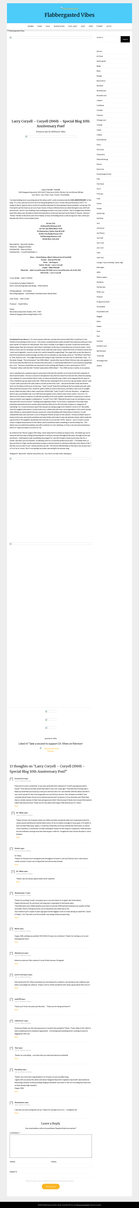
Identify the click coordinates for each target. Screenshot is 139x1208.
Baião (99, 66)
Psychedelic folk (102, 312)
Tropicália (100, 356)
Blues (99, 71)
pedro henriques (21, 974)
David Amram (101, 140)
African (99, 51)
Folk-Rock (100, 184)
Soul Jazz (72, 26)
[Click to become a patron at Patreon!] (51, 751)
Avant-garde (101, 61)
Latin (108, 26)
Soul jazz (100, 341)
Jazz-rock (100, 248)
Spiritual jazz (101, 351)
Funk (39, 26)
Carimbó (100, 110)
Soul (48, 26)
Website (13, 1172)
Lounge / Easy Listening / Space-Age (110, 262)
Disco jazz (100, 149)
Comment (15, 1133)
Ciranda (99, 125)
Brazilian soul (101, 95)
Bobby (17, 848)
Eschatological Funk (104, 174)
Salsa (98, 321)
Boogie (99, 76)
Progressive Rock (103, 302)
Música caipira (102, 277)
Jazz (83, 26)
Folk (98, 179)
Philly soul (100, 292)
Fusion (99, 203)
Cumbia (99, 135)
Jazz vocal (100, 243)
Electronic (100, 169)
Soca (98, 331)
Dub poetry (101, 154)
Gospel (99, 208)
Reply (16, 806)
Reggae (99, 316)
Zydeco (99, 366)
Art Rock (100, 56)
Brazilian (100, 86)
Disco (99, 145)
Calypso (100, 100)
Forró (100, 26)
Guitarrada (101, 213)
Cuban (99, 130)
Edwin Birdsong (102, 159)
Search (100, 37)
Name (12, 1162)
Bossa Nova (59, 26)
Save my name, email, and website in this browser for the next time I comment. (51, 1181)
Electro (99, 164)
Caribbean (100, 105)
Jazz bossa (100, 228)
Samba (31, 26)
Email (54, 1162)
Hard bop (100, 218)
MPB (91, 26)
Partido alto (101, 287)
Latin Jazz (100, 257)
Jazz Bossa (100, 233)
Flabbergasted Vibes (70, 15)
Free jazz (100, 194)
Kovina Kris (19, 778)
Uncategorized (102, 361)
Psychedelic (101, 307)
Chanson (100, 115)
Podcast (100, 297)
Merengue (100, 267)
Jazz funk (100, 238)
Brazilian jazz (101, 91)
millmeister (19, 1021)
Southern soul (102, 346)
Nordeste (100, 282)
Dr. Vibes (61, 132)
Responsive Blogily (83, 1205)
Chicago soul (101, 120)
